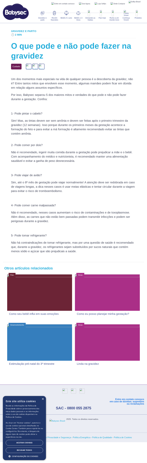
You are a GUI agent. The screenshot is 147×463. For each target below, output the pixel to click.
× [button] (43, 399)
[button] (24, 456)
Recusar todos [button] (24, 450)
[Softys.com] (135, 2)
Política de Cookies (123, 437)
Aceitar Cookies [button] (24, 442)
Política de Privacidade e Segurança (54, 437)
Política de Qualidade (102, 437)
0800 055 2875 (79, 408)
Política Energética (81, 437)
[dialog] (24, 428)
